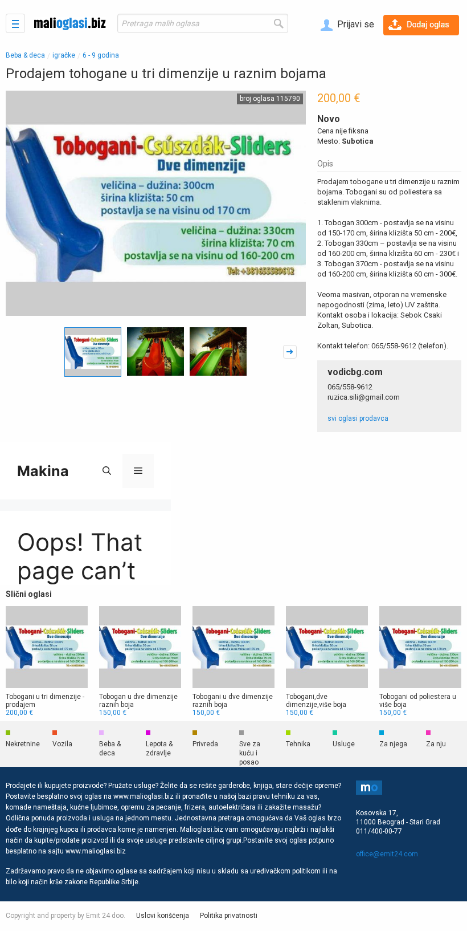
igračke (63, 55)
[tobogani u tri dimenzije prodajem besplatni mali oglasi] (47, 661)
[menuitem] (347, 25)
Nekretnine (23, 744)
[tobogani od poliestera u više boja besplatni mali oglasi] (420, 661)
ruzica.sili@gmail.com (363, 397)
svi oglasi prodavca (357, 418)
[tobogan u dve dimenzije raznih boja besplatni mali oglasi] (140, 661)
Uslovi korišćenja (162, 916)
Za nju (436, 744)
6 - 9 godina (101, 55)
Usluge (344, 744)
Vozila (62, 744)
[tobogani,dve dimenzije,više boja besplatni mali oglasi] (327, 661)
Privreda (205, 744)
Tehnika (298, 744)
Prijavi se (354, 24)
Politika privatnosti (228, 916)
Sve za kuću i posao (249, 753)
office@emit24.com (387, 854)
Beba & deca (25, 55)
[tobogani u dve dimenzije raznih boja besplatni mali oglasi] (233, 661)
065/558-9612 (349, 387)
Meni (15, 23)
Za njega (393, 744)
